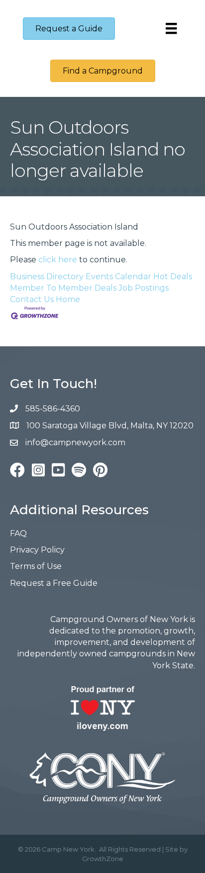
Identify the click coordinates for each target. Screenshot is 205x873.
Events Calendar (118, 276)
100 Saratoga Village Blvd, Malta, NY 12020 (110, 425)
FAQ (18, 533)
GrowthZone (102, 859)
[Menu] (171, 28)
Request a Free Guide (54, 583)
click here (57, 259)
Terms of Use (36, 566)
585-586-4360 (52, 408)
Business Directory (47, 276)
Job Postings (143, 288)
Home (68, 299)
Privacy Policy (37, 550)
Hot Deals (172, 276)
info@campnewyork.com (76, 442)
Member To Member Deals (63, 288)
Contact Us (32, 299)
